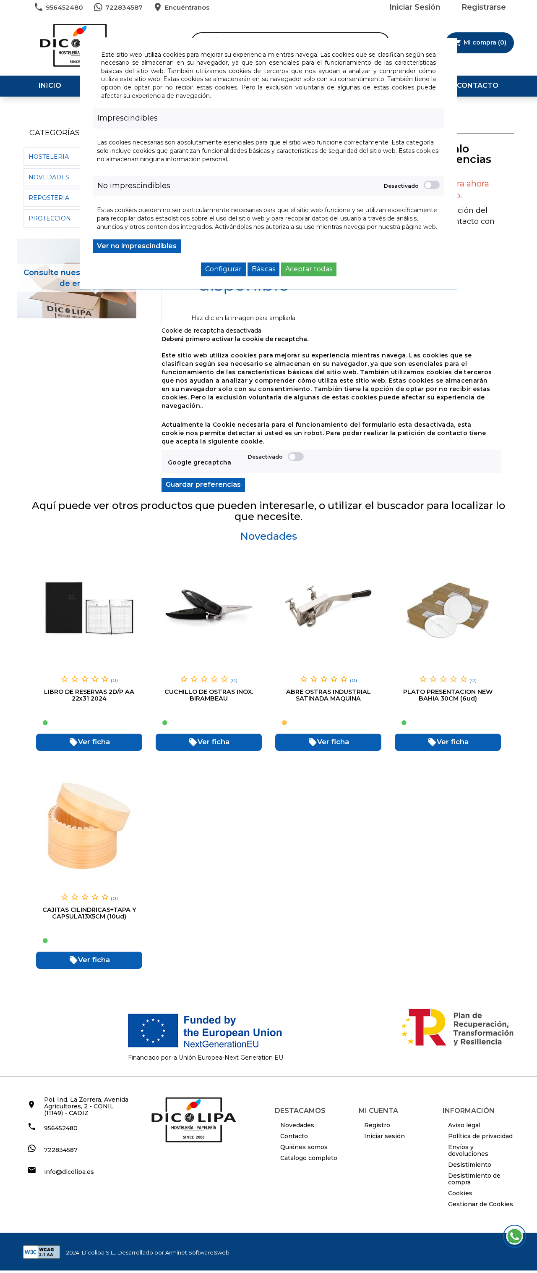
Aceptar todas (308, 269)
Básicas (263, 269)
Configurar (223, 269)
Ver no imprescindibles (137, 246)
